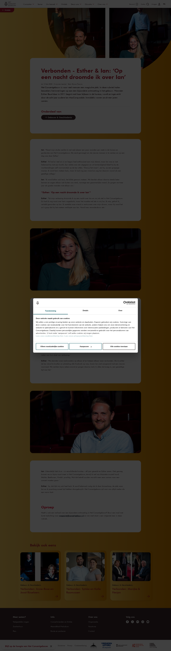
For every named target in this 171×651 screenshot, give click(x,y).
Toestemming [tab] (50, 311)
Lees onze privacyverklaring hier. (78, 336)
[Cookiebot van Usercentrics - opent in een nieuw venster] (125, 303)
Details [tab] (85, 310)
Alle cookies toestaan (119, 346)
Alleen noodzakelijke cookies (52, 346)
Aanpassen (84, 346)
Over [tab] (120, 310)
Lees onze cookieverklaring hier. (50, 336)
